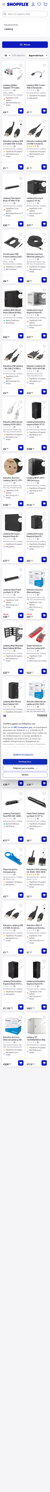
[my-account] (33, 4)
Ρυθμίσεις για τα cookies (23, 768)
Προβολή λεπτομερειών (23, 755)
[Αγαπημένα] (39, 4)
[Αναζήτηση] (5, 14)
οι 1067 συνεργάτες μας (21, 728)
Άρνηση (25, 775)
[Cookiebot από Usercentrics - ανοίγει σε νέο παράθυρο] (35, 715)
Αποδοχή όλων (25, 762)
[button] (3, 4)
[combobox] (25, 14)
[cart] (45, 4)
